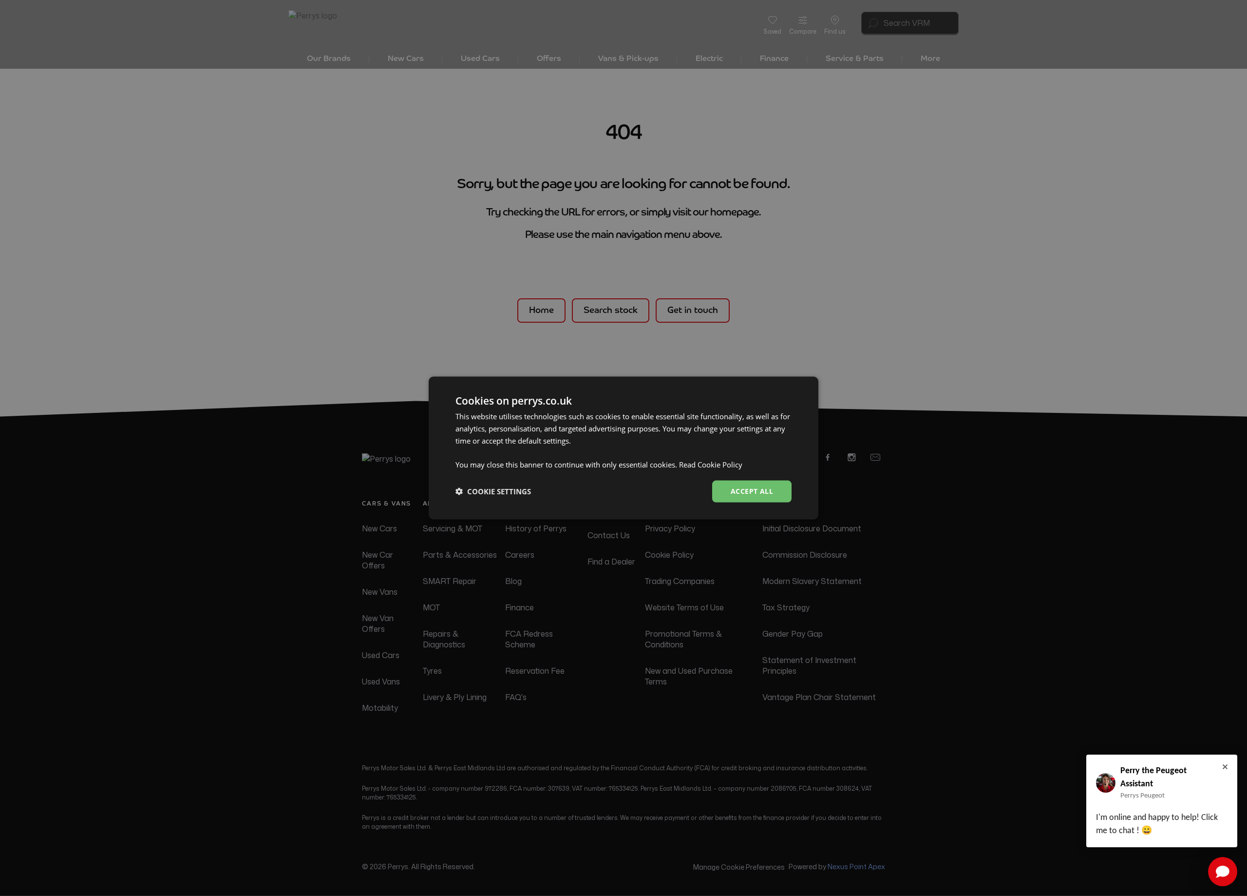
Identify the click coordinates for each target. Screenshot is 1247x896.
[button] (493, 491)
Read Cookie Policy (710, 464)
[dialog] (623, 448)
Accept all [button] (752, 491)
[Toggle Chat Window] (1222, 871)
